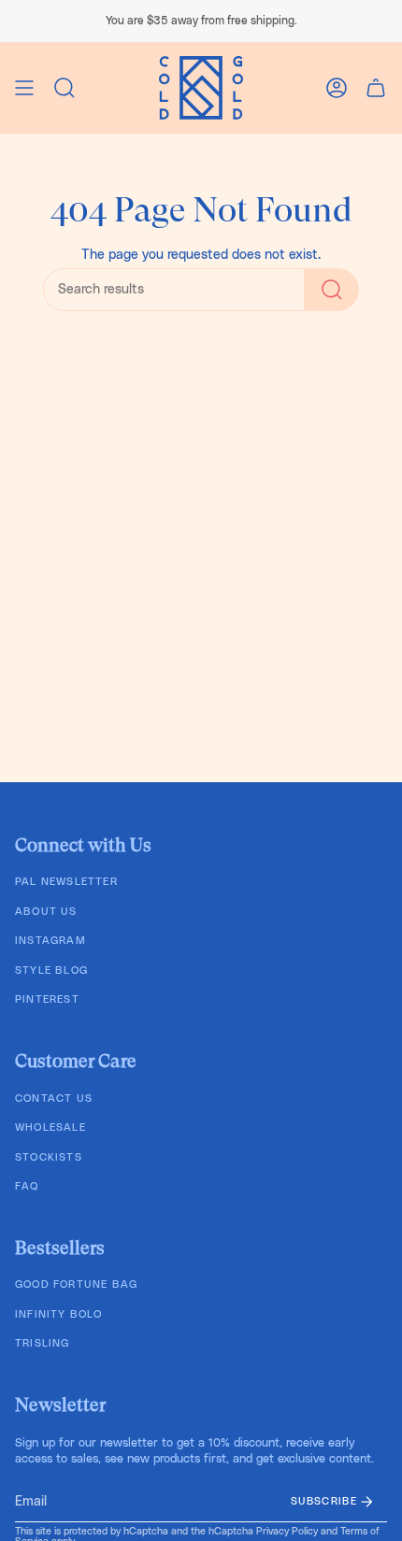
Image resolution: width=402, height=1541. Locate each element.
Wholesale (50, 1127)
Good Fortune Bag (76, 1284)
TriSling (42, 1343)
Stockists (48, 1157)
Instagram (50, 940)
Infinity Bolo (59, 1314)
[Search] (332, 289)
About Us (46, 911)
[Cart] (376, 88)
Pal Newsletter (66, 882)
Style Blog (51, 970)
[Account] (336, 88)
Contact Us (54, 1098)
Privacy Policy (287, 1531)
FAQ (27, 1186)
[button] (64, 88)
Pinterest (47, 999)
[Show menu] (24, 88)
